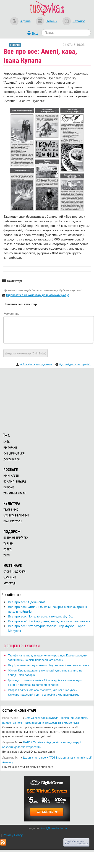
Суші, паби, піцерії (14, 453)
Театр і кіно (10, 509)
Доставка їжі (11, 459)
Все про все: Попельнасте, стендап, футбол (41, 616)
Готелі (7, 549)
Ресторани (10, 447)
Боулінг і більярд (14, 481)
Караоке (8, 487)
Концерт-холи (12, 521)
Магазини (9, 577)
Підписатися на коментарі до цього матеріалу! (37, 295)
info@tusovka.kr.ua (54, 828)
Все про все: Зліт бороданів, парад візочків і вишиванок (49, 621)
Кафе (6, 441)
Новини (51, 20)
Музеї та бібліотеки (16, 515)
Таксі (6, 555)
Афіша (25, 20)
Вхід (35, 33)
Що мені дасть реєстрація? (75, 364)
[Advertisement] (47, 400)
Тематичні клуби (14, 493)
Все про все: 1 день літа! (26, 601)
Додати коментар (25, 353)
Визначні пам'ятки (15, 537)
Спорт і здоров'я (14, 571)
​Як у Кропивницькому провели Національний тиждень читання (48, 665)
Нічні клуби (11, 475)
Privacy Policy (13, 835)
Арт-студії (9, 583)
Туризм (8, 543)
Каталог (79, 20)
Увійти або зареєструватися (36, 364)
